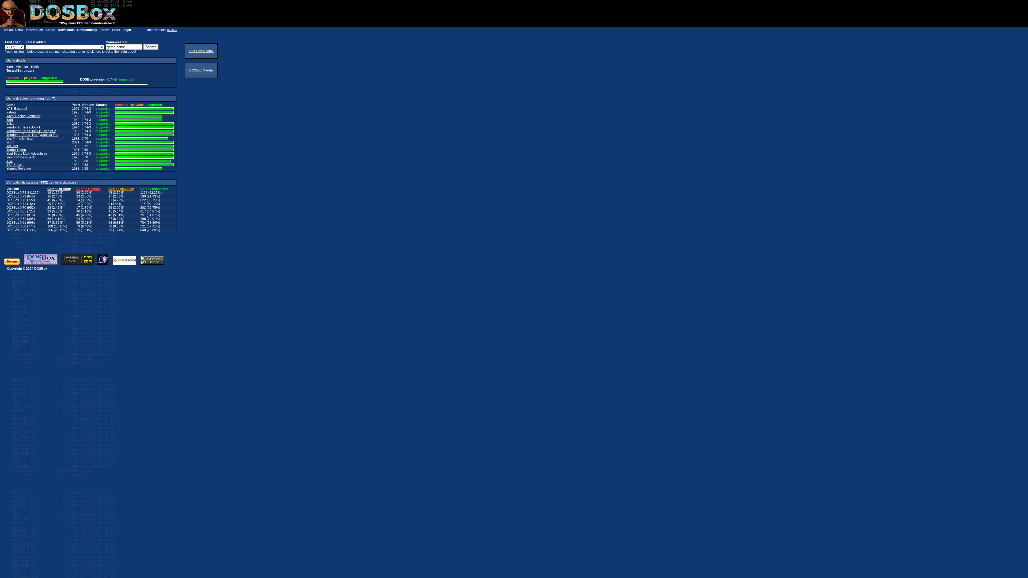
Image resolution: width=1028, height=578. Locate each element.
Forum (104, 30)
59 (78, 223)
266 (50, 230)
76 (49, 215)
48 (110, 193)
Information (34, 30)
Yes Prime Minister (19, 138)
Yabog (11, 112)
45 (49, 200)
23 (78, 196)
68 (110, 223)
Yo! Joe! (12, 146)
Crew (19, 30)
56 (49, 219)
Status (50, 30)
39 (49, 211)
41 (110, 211)
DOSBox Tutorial (201, 51)
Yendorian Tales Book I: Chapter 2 (31, 131)
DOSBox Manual (201, 70)
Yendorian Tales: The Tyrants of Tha (32, 135)
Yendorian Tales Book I (23, 127)
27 (110, 219)
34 (78, 193)
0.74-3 (172, 30)
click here (94, 52)
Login (127, 30)
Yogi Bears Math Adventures (26, 153)
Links (116, 30)
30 (78, 211)
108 (50, 226)
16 (49, 193)
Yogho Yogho (16, 150)
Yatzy (10, 124)
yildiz (10, 142)
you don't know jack (20, 157)
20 (110, 230)
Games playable (120, 189)
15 (78, 230)
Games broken (58, 189)
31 (110, 200)
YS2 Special (15, 165)
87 (49, 223)
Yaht (9, 120)
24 (78, 200)
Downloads (66, 30)
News (8, 30)
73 (78, 226)
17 (110, 196)
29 (49, 204)
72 (110, 226)
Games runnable (88, 189)
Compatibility (87, 30)
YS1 (9, 161)
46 (110, 215)
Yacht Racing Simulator (23, 116)
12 (78, 204)
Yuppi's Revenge (18, 168)
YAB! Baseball (16, 109)
